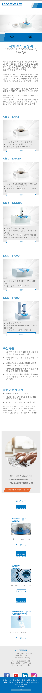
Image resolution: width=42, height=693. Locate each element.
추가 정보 (21, 686)
